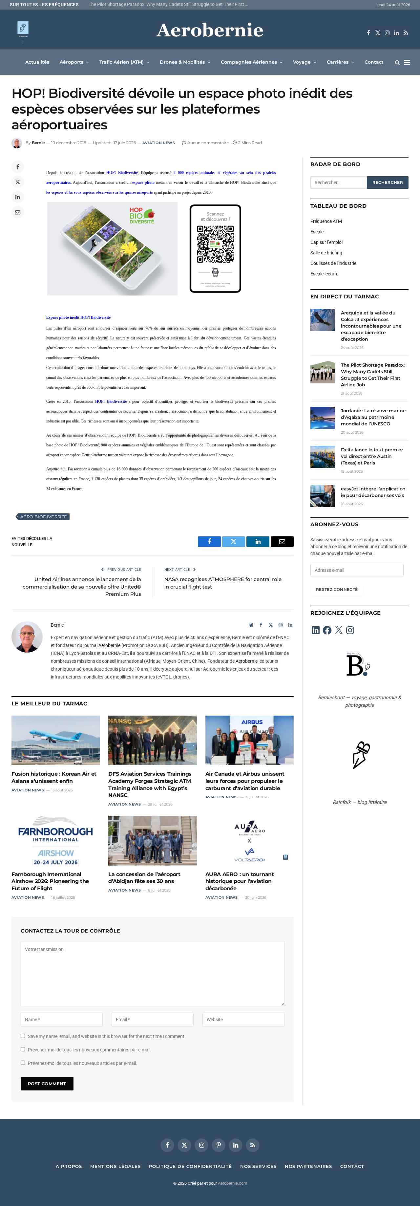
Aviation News (158, 142)
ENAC (283, 637)
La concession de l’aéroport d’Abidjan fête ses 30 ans (144, 878)
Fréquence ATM (326, 221)
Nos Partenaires (308, 1166)
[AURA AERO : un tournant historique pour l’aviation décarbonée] (249, 840)
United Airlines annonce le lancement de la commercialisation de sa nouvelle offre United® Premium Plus (82, 586)
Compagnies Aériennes (249, 62)
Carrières (337, 62)
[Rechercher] (397, 62)
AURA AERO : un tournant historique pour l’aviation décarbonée (239, 881)
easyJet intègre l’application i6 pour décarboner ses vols (373, 492)
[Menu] (407, 62)
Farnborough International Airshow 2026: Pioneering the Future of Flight (50, 881)
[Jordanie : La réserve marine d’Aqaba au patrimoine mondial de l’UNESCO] (322, 418)
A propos (69, 1166)
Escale (317, 231)
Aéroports (71, 62)
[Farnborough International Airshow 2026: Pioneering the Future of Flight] (55, 840)
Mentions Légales (115, 1166)
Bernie (38, 142)
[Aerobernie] (209, 33)
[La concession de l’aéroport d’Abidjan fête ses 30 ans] (152, 840)
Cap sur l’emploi (326, 242)
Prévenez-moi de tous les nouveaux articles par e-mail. (82, 1063)
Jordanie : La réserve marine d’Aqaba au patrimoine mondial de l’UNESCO (373, 417)
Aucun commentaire (208, 142)
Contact (374, 62)
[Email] (17, 212)
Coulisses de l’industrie (333, 263)
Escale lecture (324, 273)
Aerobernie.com (232, 1183)
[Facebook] (17, 167)
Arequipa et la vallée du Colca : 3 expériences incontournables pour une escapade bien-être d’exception (371, 326)
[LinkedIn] (17, 197)
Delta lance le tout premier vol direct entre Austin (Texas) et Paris (372, 456)
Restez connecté (337, 589)
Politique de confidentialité (190, 1166)
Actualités (37, 62)
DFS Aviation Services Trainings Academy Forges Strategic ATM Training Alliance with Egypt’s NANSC (150, 784)
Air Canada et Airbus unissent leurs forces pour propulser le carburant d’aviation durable (244, 781)
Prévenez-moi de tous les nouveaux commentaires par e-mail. (90, 1049)
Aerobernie (109, 645)
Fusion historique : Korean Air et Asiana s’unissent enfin (53, 777)
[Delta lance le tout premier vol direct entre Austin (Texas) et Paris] (322, 457)
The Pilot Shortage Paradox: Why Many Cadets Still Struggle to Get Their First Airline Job (171, 4)
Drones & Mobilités (182, 62)
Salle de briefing (326, 252)
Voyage (302, 62)
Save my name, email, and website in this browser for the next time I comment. (107, 1036)
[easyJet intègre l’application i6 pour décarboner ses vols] (322, 496)
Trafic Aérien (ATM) (121, 62)
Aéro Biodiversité (43, 516)
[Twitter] (17, 182)
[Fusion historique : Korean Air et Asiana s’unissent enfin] (55, 740)
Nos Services (258, 1166)
